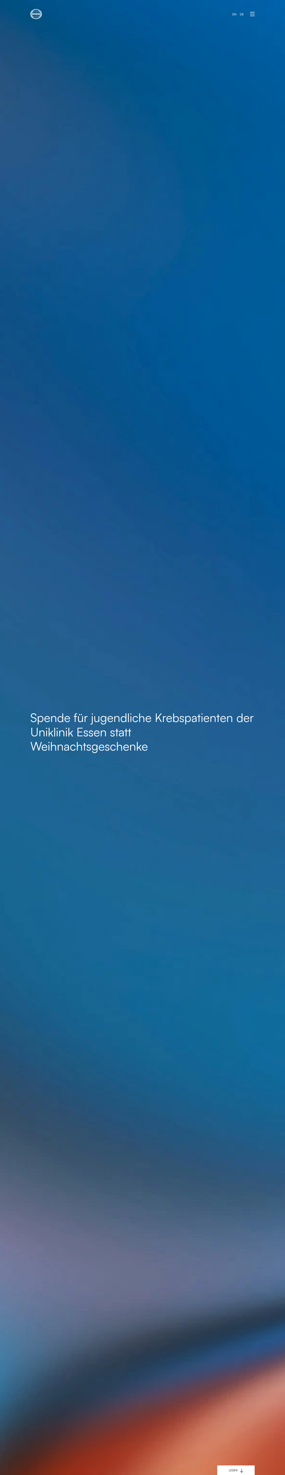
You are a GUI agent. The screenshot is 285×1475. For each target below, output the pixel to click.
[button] (252, 14)
